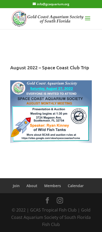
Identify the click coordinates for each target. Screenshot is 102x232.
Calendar (76, 185)
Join (16, 185)
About (31, 185)
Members (52, 185)
